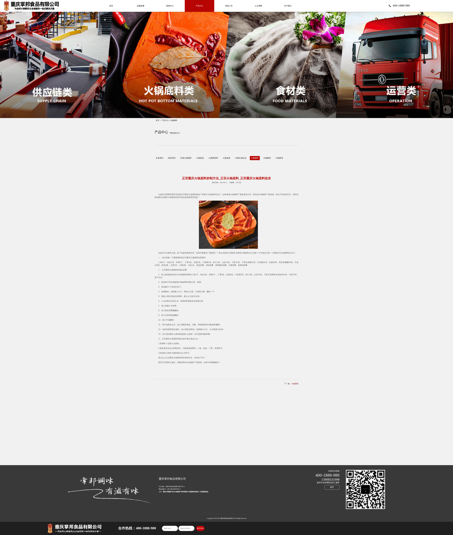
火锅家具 (279, 158)
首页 (157, 120)
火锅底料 (255, 158)
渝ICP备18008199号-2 (174, 489)
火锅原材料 (213, 158)
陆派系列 (172, 158)
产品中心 (165, 120)
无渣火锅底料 (186, 158)
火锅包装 (226, 158)
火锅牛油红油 (240, 158)
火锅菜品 (200, 158)
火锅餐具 (267, 158)
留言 (332, 487)
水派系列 (159, 158)
